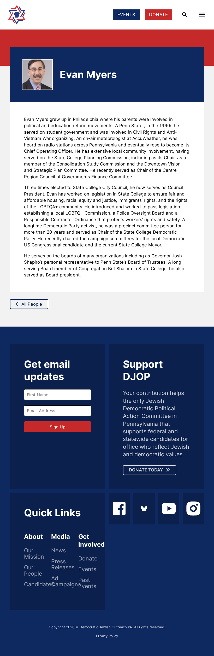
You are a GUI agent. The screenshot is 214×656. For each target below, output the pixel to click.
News (57, 550)
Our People (30, 570)
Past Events (84, 583)
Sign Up (58, 426)
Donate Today (146, 469)
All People (31, 304)
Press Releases (57, 564)
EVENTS (126, 14)
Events (84, 569)
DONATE (158, 14)
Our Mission (30, 553)
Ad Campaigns (57, 581)
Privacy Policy (107, 636)
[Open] (202, 14)
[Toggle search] (184, 15)
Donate (84, 558)
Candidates (30, 584)
